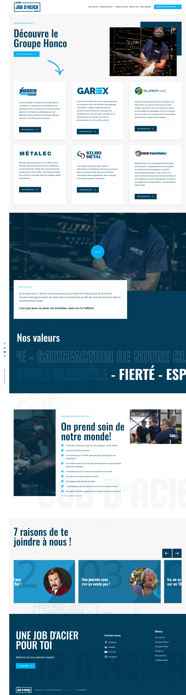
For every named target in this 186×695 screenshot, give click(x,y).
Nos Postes (93, 7)
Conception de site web (69, 690)
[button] (110, 642)
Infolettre (134, 7)
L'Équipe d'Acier (121, 7)
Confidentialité (161, 660)
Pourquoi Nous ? (106, 7)
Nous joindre (145, 7)
